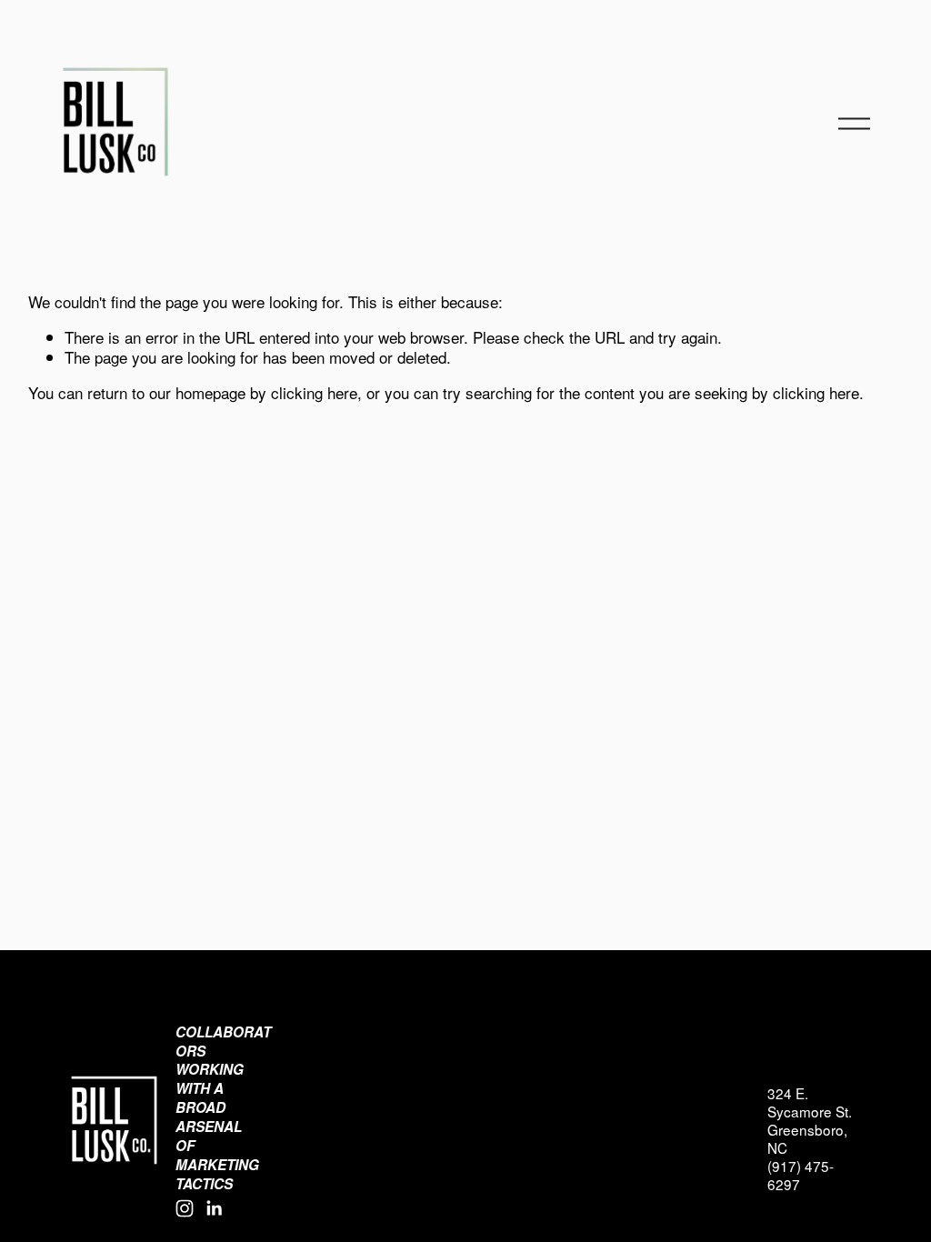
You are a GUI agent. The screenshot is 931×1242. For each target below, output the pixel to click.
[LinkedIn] (214, 1208)
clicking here (314, 392)
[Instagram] (184, 1208)
